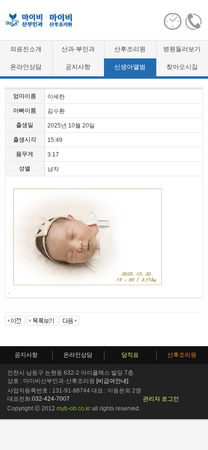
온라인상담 (26, 66)
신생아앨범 (130, 66)
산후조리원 (130, 49)
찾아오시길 (182, 66)
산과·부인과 (78, 49)
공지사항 (77, 66)
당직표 (130, 355)
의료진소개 (26, 49)
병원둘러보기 (182, 49)
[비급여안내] (112, 381)
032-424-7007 (51, 398)
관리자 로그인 (161, 398)
